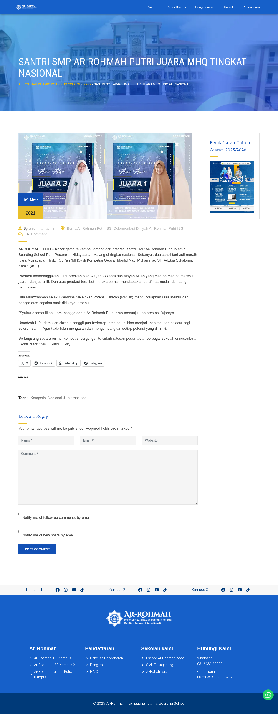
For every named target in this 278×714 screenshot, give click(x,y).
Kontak (229, 7)
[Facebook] (57, 590)
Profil (150, 7)
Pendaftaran (251, 7)
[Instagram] (66, 590)
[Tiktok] (82, 590)
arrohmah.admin (42, 228)
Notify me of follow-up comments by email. (57, 518)
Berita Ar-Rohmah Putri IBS (89, 228)
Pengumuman (205, 7)
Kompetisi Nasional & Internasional (59, 398)
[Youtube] (74, 590)
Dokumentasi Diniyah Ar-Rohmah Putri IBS (148, 228)
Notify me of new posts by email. (49, 535)
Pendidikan (174, 7)
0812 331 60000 (209, 664)
